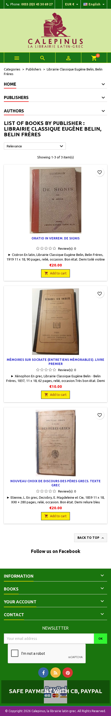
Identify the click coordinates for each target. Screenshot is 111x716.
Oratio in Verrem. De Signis (55, 238)
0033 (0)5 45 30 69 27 (37, 4)
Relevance (36, 146)
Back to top (91, 538)
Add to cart (55, 273)
